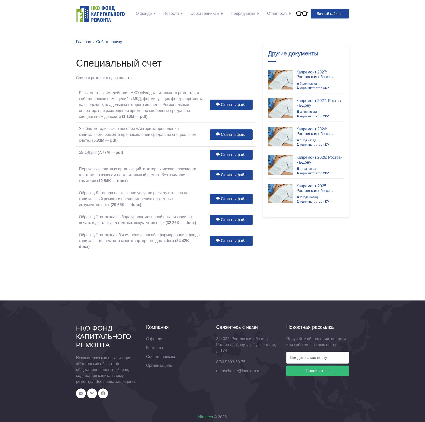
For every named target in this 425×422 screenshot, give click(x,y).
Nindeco (205, 417)
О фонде (144, 13)
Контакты (154, 348)
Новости (171, 13)
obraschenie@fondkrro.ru (238, 371)
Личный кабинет (330, 14)
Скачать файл (233, 105)
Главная (83, 42)
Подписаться (318, 371)
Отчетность (277, 13)
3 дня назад (308, 83)
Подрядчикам (243, 13)
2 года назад (308, 197)
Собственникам (204, 13)
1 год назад (307, 140)
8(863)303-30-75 (230, 362)
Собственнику (109, 42)
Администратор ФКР (314, 88)
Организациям (159, 365)
